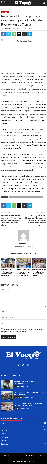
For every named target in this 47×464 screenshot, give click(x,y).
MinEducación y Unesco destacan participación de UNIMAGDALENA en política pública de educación (39, 272)
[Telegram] (29, 34)
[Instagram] (23, 365)
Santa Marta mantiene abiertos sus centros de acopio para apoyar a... (28, 404)
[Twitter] (8, 34)
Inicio (2, 8)
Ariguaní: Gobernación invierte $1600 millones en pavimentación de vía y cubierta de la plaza (11, 220)
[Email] (19, 34)
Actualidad (9, 8)
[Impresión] (24, 34)
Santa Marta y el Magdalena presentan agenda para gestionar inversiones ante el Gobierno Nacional (7, 272)
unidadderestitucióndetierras (33, 197)
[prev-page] (22, 279)
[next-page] (25, 279)
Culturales (4, 444)
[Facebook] (3, 34)
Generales (4, 430)
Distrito (17, 386)
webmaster (7, 28)
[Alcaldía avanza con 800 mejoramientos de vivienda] (7, 384)
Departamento (19, 397)
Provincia (4, 434)
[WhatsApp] (14, 34)
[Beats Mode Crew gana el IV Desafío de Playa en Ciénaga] (7, 395)
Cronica (8, 458)
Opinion (3, 440)
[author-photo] (23, 235)
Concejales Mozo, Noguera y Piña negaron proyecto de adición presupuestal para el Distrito (35, 220)
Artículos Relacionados (17, 254)
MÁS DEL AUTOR (31, 254)
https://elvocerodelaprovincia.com (23, 246)
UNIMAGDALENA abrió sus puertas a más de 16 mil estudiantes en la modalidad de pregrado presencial (23, 272)
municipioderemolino (16, 197)
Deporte (31, 458)
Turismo (38, 458)
